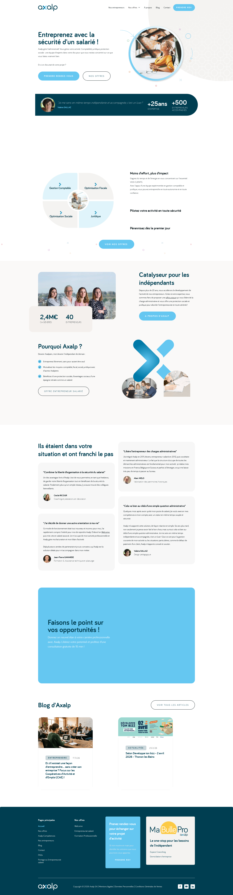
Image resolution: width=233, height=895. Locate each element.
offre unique (171, 297)
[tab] (160, 183)
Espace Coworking (158, 851)
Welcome (105, 532)
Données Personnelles (124, 886)
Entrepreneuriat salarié (84, 831)
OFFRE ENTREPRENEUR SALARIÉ (63, 391)
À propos (148, 7)
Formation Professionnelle (86, 835)
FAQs (40, 855)
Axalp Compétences (46, 835)
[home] (48, 7)
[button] (134, 7)
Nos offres (42, 831)
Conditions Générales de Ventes (148, 886)
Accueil (41, 826)
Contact (167, 7)
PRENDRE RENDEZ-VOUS (58, 76)
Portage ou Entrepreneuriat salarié (49, 861)
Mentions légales (106, 886)
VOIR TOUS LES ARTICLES (173, 705)
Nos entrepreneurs (116, 7)
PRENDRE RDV (184, 7)
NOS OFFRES (96, 76)
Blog (158, 7)
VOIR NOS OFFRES (116, 244)
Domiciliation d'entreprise (160, 856)
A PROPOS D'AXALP (157, 316)
